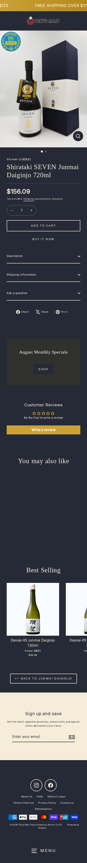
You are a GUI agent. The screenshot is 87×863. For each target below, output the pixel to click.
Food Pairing (43, 438)
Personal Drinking (43, 422)
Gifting (43, 455)
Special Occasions (43, 472)
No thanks (43, 489)
